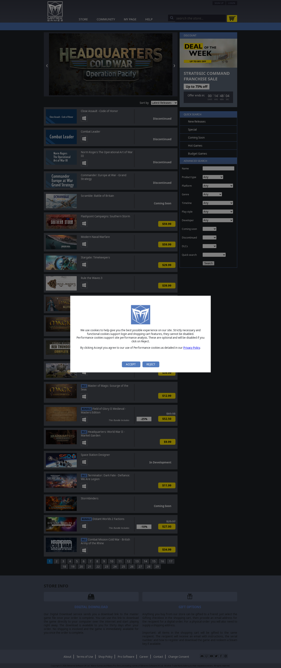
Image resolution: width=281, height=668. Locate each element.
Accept (131, 364)
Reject (150, 364)
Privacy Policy (191, 348)
